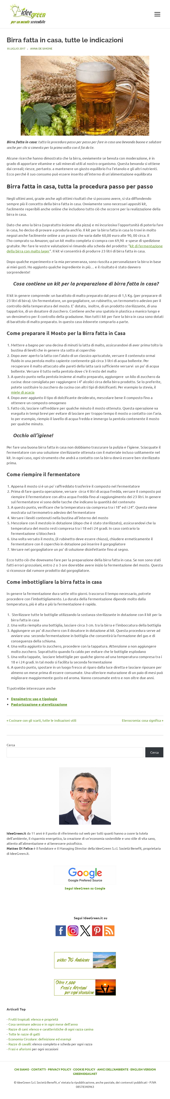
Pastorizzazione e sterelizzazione (39, 704)
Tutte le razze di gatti (24, 1034)
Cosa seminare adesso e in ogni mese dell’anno (43, 1024)
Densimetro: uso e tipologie (34, 699)
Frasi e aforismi (19, 1049)
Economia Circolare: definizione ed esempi (39, 1039)
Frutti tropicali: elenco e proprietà (33, 1019)
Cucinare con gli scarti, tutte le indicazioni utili (42, 720)
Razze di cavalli (19, 1044)
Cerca (11, 745)
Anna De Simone (41, 48)
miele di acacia (22, 392)
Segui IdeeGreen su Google (85, 888)
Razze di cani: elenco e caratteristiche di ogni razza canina (50, 1029)
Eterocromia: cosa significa (141, 720)
